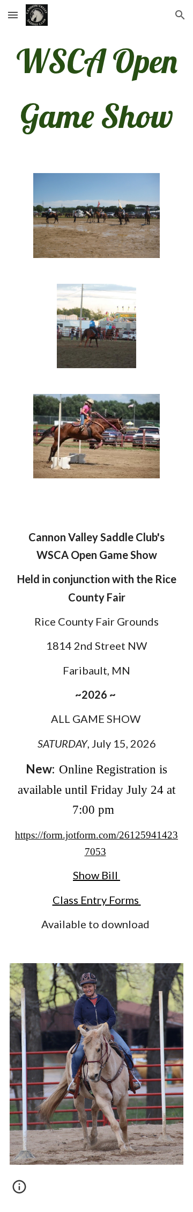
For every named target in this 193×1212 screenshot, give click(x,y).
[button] (13, 15)
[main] (96, 88)
